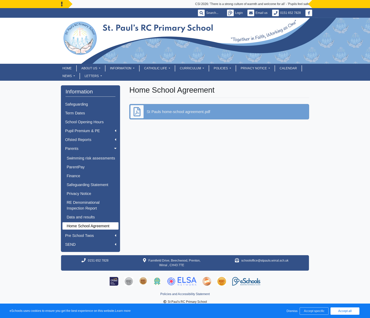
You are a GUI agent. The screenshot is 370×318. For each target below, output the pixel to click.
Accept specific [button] (314, 311)
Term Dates (75, 113)
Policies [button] (221, 68)
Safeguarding (76, 104)
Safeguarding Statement (87, 185)
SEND (70, 244)
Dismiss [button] (292, 311)
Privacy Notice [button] (254, 68)
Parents (71, 148)
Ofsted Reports (78, 140)
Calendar (288, 68)
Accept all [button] (345, 311)
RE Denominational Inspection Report (83, 205)
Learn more (123, 310)
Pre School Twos (79, 235)
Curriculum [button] (191, 68)
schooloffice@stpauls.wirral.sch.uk (264, 260)
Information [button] (121, 68)
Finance (73, 176)
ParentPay (76, 167)
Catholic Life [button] (156, 68)
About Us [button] (89, 68)
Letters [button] (92, 76)
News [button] (67, 76)
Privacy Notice (79, 193)
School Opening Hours (84, 122)
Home (67, 68)
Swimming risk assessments (91, 158)
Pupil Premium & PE (82, 131)
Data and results (81, 217)
